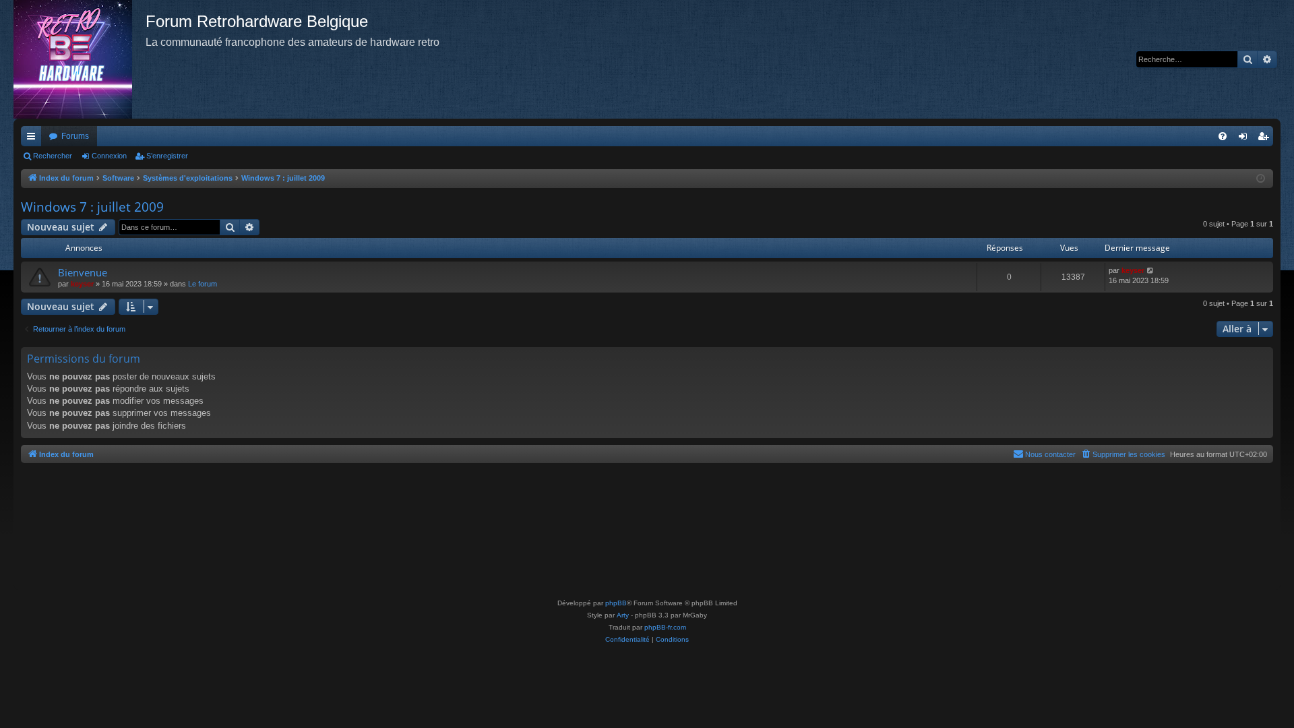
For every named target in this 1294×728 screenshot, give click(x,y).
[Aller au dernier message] (1150, 271)
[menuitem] (1222, 136)
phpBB (616, 603)
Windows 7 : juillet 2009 (92, 207)
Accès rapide (33, 138)
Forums (75, 136)
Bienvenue (82, 272)
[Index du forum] (79, 59)
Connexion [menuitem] (1245, 138)
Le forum (202, 284)
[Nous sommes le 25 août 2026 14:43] (1260, 179)
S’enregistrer (167, 156)
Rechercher (52, 156)
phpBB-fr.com (665, 627)
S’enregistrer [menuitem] (1265, 138)
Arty (623, 615)
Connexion (109, 156)
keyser (82, 284)
